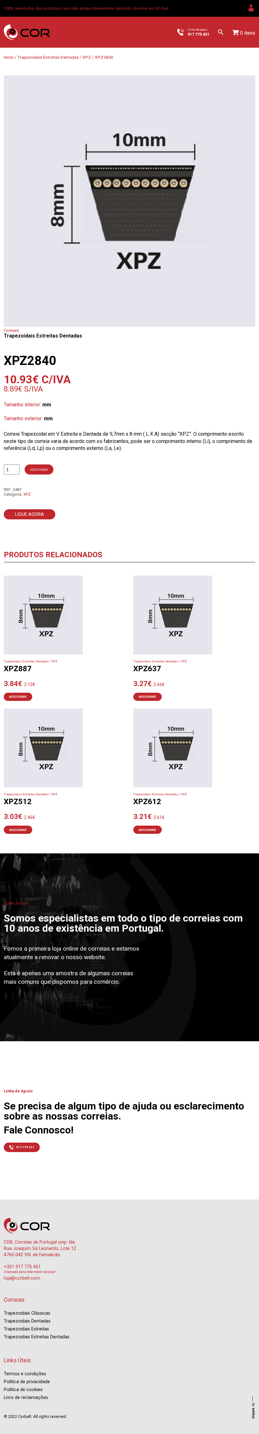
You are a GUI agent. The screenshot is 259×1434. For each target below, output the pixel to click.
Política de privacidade (27, 1381)
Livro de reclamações (26, 1397)
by (253, 1411)
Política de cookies (23, 1389)
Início (9, 57)
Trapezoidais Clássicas (27, 1313)
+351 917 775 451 (22, 1267)
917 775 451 (25, 1147)
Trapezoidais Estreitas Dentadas (48, 57)
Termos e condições (25, 1374)
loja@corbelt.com (22, 1278)
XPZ (86, 57)
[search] (221, 32)
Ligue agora (29, 514)
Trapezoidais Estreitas (26, 1329)
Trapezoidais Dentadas (27, 1321)
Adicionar (39, 469)
